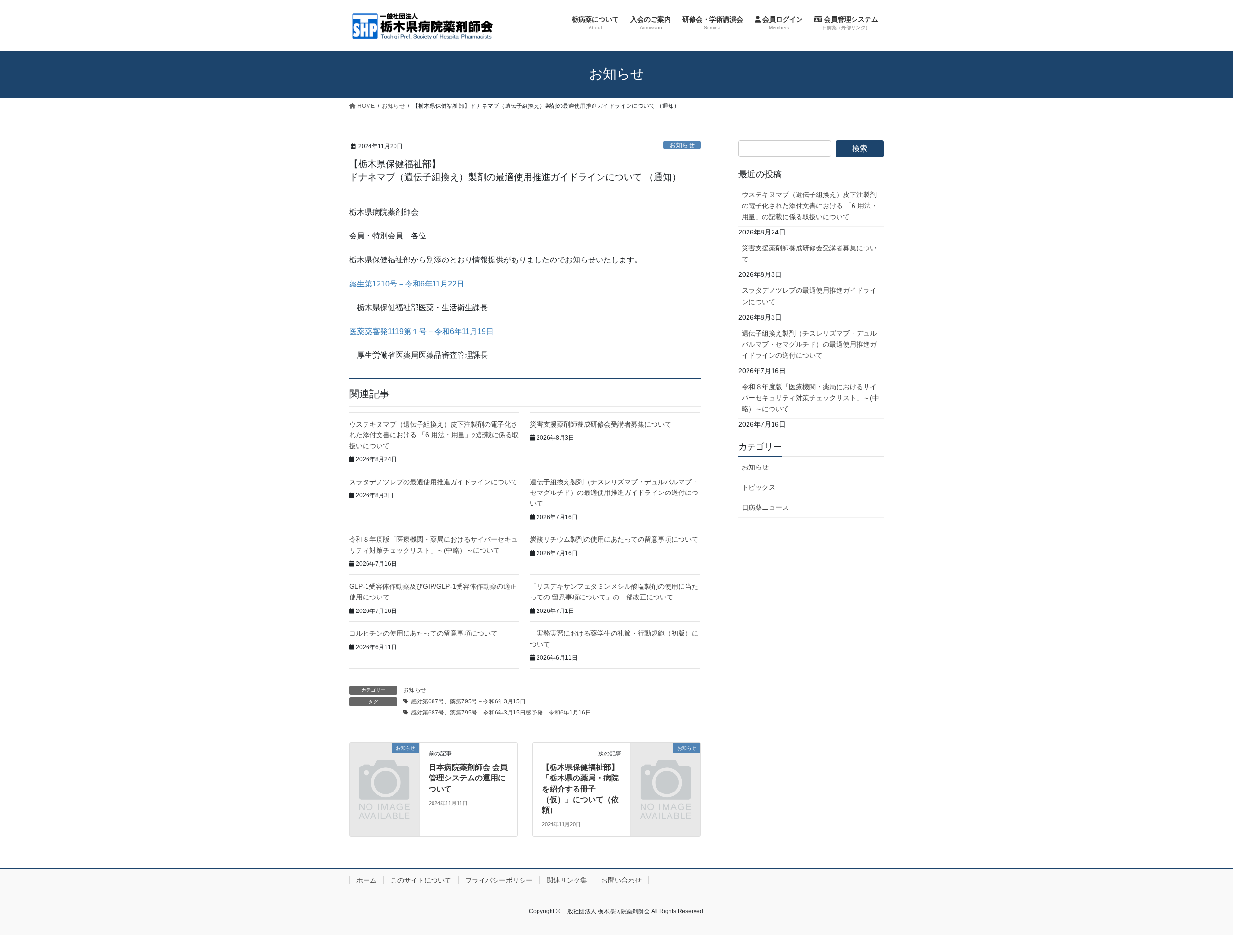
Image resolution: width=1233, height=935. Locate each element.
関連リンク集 (567, 880)
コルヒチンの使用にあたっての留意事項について (423, 633)
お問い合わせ (621, 880)
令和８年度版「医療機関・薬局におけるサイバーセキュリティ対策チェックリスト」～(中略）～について (810, 398)
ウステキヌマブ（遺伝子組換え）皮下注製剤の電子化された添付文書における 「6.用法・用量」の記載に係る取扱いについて (434, 435)
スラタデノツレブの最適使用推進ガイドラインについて (433, 482)
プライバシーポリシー (499, 880)
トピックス (758, 487)
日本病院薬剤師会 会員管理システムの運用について (468, 778)
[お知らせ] (384, 764)
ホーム (366, 880)
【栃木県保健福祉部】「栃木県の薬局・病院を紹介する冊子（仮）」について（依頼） (580, 789)
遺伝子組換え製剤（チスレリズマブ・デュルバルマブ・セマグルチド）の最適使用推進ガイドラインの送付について (614, 492)
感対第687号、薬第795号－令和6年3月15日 (468, 701)
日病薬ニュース (765, 507)
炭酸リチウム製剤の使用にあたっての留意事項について (614, 539)
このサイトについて (421, 880)
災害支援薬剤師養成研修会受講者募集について (600, 424)
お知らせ (682, 145)
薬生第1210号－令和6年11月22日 (406, 284)
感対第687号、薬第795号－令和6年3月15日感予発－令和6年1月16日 (501, 712)
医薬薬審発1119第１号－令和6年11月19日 (421, 331)
